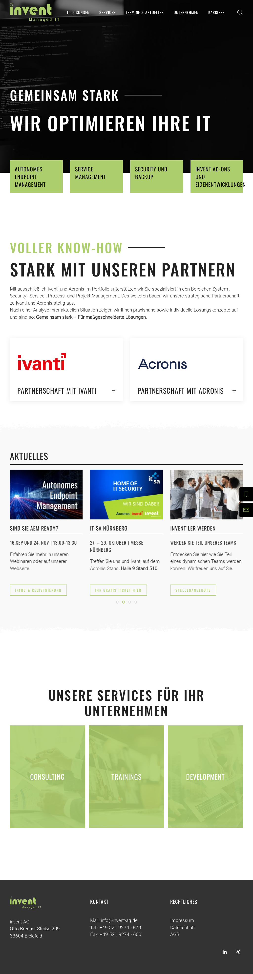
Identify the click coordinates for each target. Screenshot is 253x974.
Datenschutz (183, 927)
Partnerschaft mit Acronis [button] (181, 390)
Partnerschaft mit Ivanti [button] (57, 390)
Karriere (216, 12)
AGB (174, 934)
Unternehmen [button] (186, 12)
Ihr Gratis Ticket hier (118, 590)
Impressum (182, 920)
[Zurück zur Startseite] (34, 12)
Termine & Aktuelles (145, 12)
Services (107, 12)
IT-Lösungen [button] (78, 12)
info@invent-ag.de (119, 920)
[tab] (117, 602)
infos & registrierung (38, 590)
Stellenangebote (193, 590)
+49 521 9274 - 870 (120, 927)
